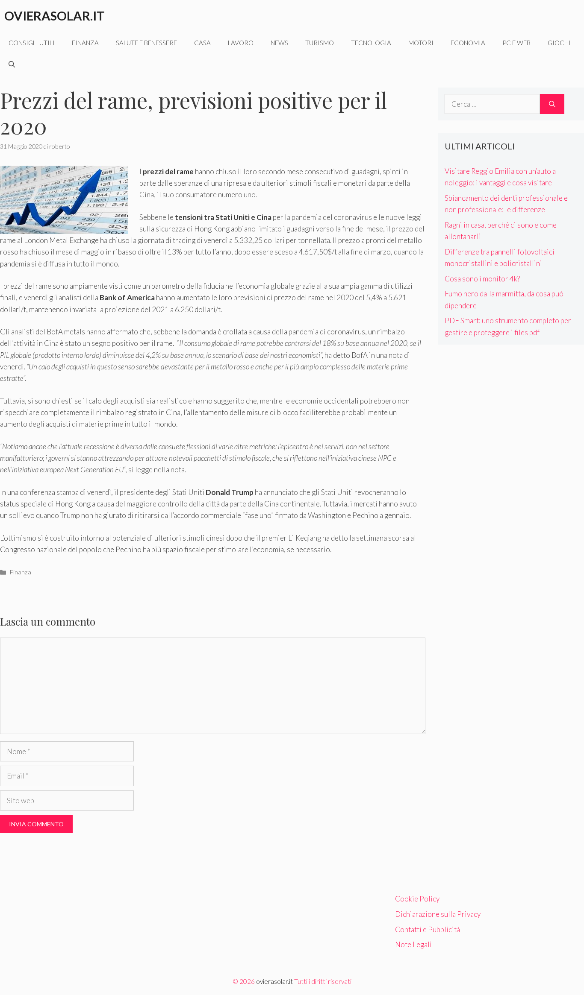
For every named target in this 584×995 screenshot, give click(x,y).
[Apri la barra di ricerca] (12, 64)
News (279, 43)
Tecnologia (371, 43)
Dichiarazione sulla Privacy (438, 914)
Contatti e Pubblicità (427, 929)
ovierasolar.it (274, 981)
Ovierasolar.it (54, 15)
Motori (421, 43)
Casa (202, 43)
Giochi (559, 43)
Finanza (85, 43)
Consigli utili (32, 43)
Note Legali (413, 944)
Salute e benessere (146, 43)
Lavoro (241, 43)
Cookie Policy (417, 898)
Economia (468, 43)
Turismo (319, 43)
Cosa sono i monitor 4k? (482, 278)
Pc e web (516, 43)
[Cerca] (552, 104)
